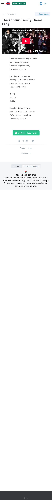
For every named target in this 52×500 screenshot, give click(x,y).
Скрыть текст (44, 14)
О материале (26, 153)
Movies (29, 148)
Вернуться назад (10, 14)
